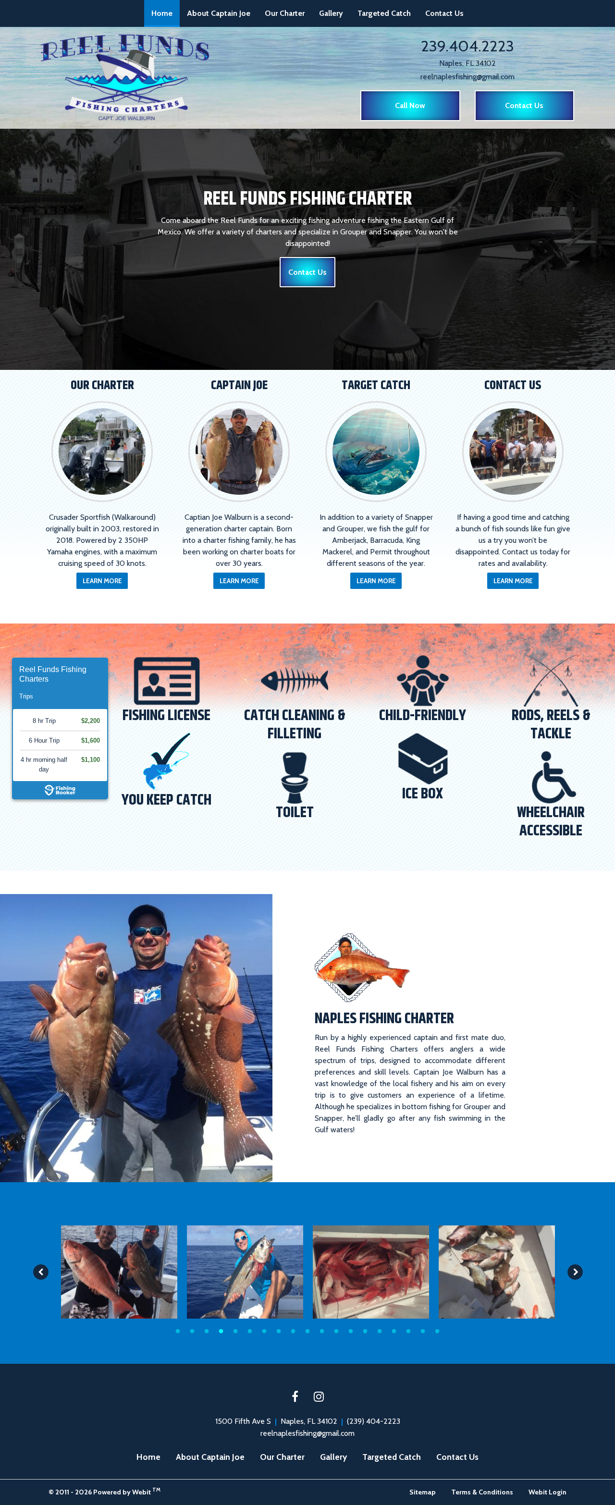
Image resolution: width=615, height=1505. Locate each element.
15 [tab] (379, 1330)
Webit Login (547, 1492)
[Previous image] (41, 1272)
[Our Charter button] (102, 451)
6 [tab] (250, 1330)
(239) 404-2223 (373, 1421)
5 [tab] (235, 1330)
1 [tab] (178, 1330)
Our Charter (285, 13)
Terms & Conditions (482, 1492)
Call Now (410, 105)
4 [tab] (221, 1330)
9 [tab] (293, 1330)
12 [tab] (336, 1330)
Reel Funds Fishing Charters (52, 674)
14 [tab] (365, 1330)
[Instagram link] (319, 1397)
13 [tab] (351, 1330)
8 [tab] (278, 1330)
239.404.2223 (467, 46)
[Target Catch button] (376, 451)
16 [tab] (394, 1330)
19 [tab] (437, 1330)
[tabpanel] (119, 1272)
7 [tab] (264, 1330)
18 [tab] (423, 1330)
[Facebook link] (295, 1397)
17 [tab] (408, 1330)
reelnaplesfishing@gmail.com (467, 76)
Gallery (331, 13)
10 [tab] (307, 1330)
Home (165, 13)
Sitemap (422, 1492)
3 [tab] (206, 1330)
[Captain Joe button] (239, 451)
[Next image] (575, 1272)
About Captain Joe (218, 13)
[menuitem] (162, 13)
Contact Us (444, 13)
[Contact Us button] (513, 451)
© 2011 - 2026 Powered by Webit (104, 1491)
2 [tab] (192, 1330)
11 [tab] (322, 1330)
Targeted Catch (384, 13)
